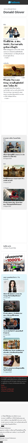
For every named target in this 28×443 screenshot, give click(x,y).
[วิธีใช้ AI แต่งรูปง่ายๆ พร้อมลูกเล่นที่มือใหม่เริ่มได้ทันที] (11, 366)
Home (2, 385)
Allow (2, 426)
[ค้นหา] (26, 3)
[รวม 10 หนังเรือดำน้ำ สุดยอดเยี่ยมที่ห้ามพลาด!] (11, 329)
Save (1, 442)
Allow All (2, 436)
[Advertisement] (14, 118)
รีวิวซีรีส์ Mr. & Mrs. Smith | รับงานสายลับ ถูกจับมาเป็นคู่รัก (13, 44)
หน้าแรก (5, 9)
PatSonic (5, 39)
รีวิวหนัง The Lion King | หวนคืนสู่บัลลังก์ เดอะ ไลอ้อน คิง (13, 83)
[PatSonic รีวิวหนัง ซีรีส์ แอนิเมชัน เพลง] (14, 2)
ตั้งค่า (15, 424)
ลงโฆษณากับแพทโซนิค (9, 248)
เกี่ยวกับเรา (4, 387)
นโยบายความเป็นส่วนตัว (7, 389)
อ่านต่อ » (7, 57)
